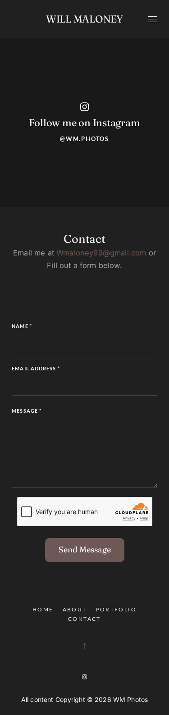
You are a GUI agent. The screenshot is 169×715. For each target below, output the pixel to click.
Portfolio (116, 609)
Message (26, 411)
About (75, 609)
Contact (84, 618)
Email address (36, 368)
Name (22, 326)
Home (43, 609)
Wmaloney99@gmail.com (101, 252)
